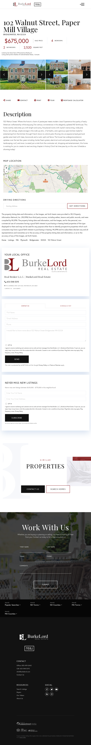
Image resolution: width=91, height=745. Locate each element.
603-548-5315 (13, 281)
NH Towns (34, 605)
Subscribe (17, 418)
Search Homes (58, 489)
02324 (43, 240)
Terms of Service (55, 365)
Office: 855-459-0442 (24, 665)
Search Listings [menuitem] (22, 689)
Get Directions (77, 206)
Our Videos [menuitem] (20, 695)
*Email (22, 556)
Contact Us (8, 288)
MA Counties (10, 613)
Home (4, 240)
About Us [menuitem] (20, 698)
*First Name (24, 547)
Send (17, 359)
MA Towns (76, 605)
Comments (24, 566)
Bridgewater (34, 240)
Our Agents (16, 288)
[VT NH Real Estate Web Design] (45, 723)
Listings (11, 240)
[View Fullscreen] (6, 176)
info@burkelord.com (23, 672)
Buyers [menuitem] (19, 692)
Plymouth (24, 240)
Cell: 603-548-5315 (23, 668)
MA (17, 240)
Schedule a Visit (65, 306)
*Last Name (50, 547)
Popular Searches (12, 605)
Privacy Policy (19, 352)
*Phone (49, 556)
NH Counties (55, 605)
